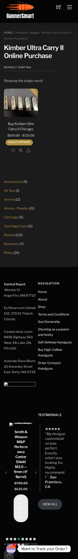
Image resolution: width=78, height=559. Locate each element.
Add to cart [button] (21, 508)
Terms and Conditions (53, 314)
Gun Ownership (49, 322)
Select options (19, 142)
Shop (42, 307)
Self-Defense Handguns (55, 342)
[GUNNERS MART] (20, 11)
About (42, 299)
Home (8, 32)
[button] (7, 539)
